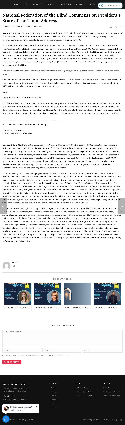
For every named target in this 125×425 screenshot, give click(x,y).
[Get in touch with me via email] (14, 266)
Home (16, 4)
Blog (92, 4)
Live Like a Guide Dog (85, 396)
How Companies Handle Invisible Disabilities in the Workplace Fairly (78, 308)
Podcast (80, 4)
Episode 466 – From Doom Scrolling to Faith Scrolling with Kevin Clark (108, 308)
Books (50, 4)
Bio (26, 4)
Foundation (65, 4)
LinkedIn (106, 388)
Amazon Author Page (111, 396)
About (53, 388)
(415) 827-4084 (9, 396)
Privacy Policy (117, 420)
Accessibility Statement (91, 420)
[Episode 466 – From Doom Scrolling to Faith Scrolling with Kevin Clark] (107, 294)
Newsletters (37, 26)
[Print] (111, 26)
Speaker (54, 392)
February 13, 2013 (23, 26)
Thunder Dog (82, 388)
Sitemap (106, 420)
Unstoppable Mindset (111, 392)
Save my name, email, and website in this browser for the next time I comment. (37, 355)
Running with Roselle (85, 392)
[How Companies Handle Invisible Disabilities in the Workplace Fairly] (77, 294)
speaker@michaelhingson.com (14, 399)
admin (7, 26)
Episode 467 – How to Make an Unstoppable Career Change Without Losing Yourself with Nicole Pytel (48, 308)
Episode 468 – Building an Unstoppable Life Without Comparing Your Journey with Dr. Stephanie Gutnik (18, 308)
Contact (37, 4)
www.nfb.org (53, 86)
